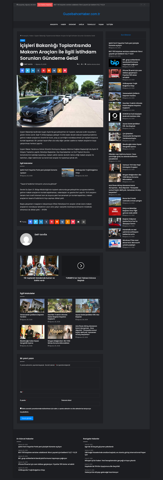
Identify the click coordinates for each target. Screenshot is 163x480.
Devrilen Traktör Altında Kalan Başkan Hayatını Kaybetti (57, 317)
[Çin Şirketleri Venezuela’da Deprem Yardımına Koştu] (115, 137)
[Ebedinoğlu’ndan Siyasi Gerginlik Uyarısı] (32, 332)
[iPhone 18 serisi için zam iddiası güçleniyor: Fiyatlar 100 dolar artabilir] (115, 73)
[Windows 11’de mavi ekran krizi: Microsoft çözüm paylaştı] (115, 243)
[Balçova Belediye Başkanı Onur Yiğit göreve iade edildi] (115, 211)
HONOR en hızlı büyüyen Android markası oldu (132, 115)
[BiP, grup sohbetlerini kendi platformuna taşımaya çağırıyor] (115, 63)
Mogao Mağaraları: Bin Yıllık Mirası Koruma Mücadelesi (59, 342)
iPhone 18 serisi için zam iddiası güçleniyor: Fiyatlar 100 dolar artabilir (132, 74)
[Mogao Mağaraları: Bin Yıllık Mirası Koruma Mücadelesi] (60, 332)
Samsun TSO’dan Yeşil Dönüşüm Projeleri (131, 166)
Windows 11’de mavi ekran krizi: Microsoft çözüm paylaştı (131, 242)
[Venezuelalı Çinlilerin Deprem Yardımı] (32, 306)
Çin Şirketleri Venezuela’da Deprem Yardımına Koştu (132, 136)
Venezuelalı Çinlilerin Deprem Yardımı (32, 316)
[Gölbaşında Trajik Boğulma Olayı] (68, 173)
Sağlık (81, 24)
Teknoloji (91, 24)
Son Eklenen (126, 35)
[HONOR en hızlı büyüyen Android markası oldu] (115, 117)
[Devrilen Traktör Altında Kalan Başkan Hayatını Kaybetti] (60, 306)
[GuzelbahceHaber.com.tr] (81, 14)
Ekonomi (72, 24)
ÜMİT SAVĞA (28, 64)
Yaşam (101, 24)
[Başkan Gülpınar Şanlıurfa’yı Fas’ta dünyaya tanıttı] (115, 222)
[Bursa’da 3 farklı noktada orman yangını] (115, 201)
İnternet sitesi (66, 400)
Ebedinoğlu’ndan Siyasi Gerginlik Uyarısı (29, 342)
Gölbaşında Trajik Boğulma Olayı (130, 84)
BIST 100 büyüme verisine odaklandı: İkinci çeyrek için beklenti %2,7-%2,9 (125, 52)
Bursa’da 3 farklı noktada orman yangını (132, 199)
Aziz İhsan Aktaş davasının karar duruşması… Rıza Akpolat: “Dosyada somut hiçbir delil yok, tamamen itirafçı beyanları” (86, 330)
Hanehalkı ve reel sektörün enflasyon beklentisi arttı (130, 232)
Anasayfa (54, 24)
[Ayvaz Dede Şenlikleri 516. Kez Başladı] (88, 306)
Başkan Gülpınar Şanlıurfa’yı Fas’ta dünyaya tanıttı (130, 221)
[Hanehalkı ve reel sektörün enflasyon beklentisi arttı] (115, 233)
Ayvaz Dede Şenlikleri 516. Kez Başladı (87, 316)
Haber (63, 24)
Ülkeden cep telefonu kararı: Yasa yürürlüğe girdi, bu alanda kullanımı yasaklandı (123, 156)
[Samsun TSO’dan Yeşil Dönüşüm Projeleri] (115, 168)
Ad (21, 392)
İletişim (110, 24)
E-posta (23, 400)
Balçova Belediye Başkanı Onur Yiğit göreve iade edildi (130, 210)
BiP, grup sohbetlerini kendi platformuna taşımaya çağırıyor (74, 5)
